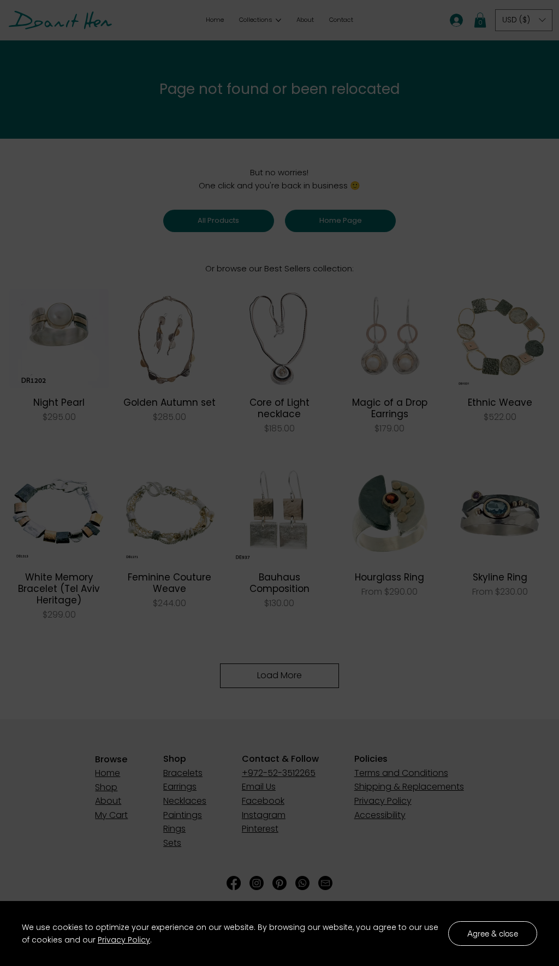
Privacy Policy (124, 939)
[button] (492, 933)
